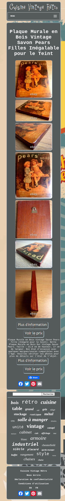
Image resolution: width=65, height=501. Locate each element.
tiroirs (53, 421)
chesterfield (48, 445)
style (42, 454)
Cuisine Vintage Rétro (33, 471)
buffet (14, 455)
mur (54, 433)
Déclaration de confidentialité (34, 479)
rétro (30, 402)
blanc (24, 439)
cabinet (25, 432)
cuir (36, 433)
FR (36, 488)
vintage (35, 426)
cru (13, 420)
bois (15, 402)
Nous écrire (34, 475)
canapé (51, 427)
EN (30, 488)
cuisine (48, 402)
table (17, 408)
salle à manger (33, 419)
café (38, 410)
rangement (26, 454)
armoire (38, 438)
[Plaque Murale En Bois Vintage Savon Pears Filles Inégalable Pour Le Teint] (33, 79)
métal (48, 414)
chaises (29, 459)
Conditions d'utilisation (33, 484)
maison (13, 434)
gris (44, 409)
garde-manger (48, 450)
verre (54, 455)
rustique (35, 414)
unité (18, 427)
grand (29, 409)
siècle (18, 449)
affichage (45, 433)
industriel (25, 444)
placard (32, 449)
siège (52, 409)
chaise (41, 460)
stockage (20, 414)
